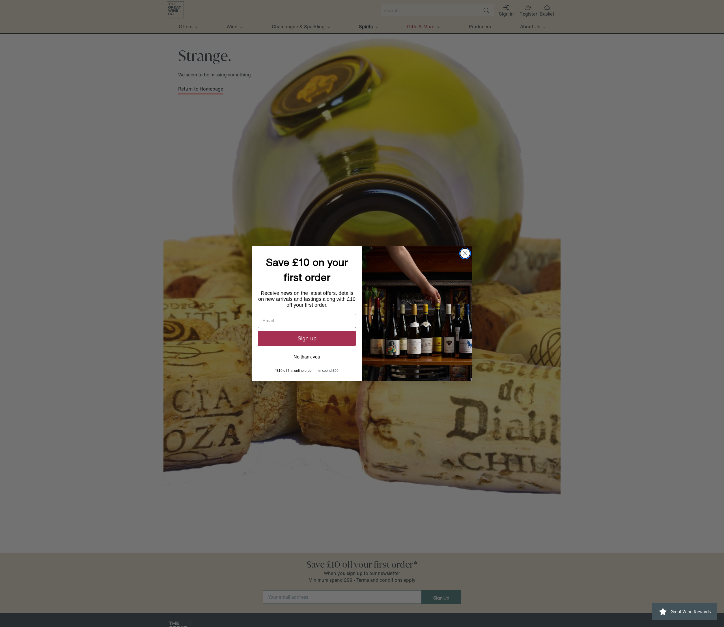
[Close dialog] (465, 253)
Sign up (307, 338)
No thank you (307, 357)
